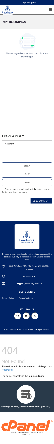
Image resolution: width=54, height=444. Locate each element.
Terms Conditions (26, 298)
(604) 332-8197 (29, 276)
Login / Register (29, 2)
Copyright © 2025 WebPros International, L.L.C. (27, 432)
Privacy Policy (8, 298)
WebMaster (7, 370)
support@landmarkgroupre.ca (29, 283)
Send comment (41, 201)
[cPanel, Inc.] (27, 425)
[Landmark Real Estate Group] (6, 10)
